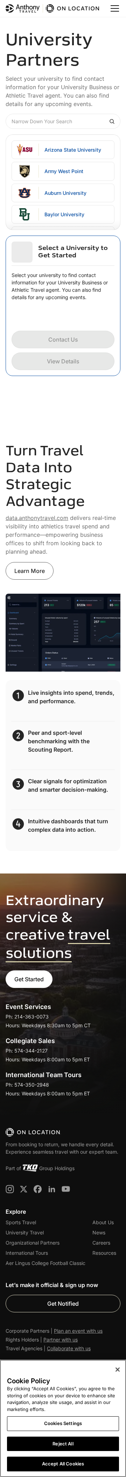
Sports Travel (21, 1222)
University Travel (25, 1232)
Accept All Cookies (63, 1463)
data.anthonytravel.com (37, 517)
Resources (104, 1253)
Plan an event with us (78, 1331)
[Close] (117, 1369)
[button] (113, 8)
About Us (103, 1222)
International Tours (27, 1253)
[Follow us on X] (24, 1189)
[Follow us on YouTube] (66, 1189)
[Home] (33, 1132)
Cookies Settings (63, 1423)
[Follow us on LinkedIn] (52, 1189)
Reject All (62, 1443)
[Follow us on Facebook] (38, 1189)
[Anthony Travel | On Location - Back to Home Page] (53, 8)
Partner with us (60, 1340)
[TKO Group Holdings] (30, 1168)
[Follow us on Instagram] (10, 1189)
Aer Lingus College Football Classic (45, 1263)
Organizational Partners (32, 1243)
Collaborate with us (69, 1348)
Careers (101, 1243)
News (98, 1232)
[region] (63, 1418)
